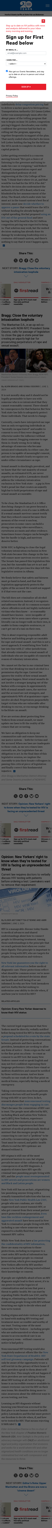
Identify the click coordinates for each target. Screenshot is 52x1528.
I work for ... (11, 59)
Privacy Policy (12, 95)
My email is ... (12, 49)
